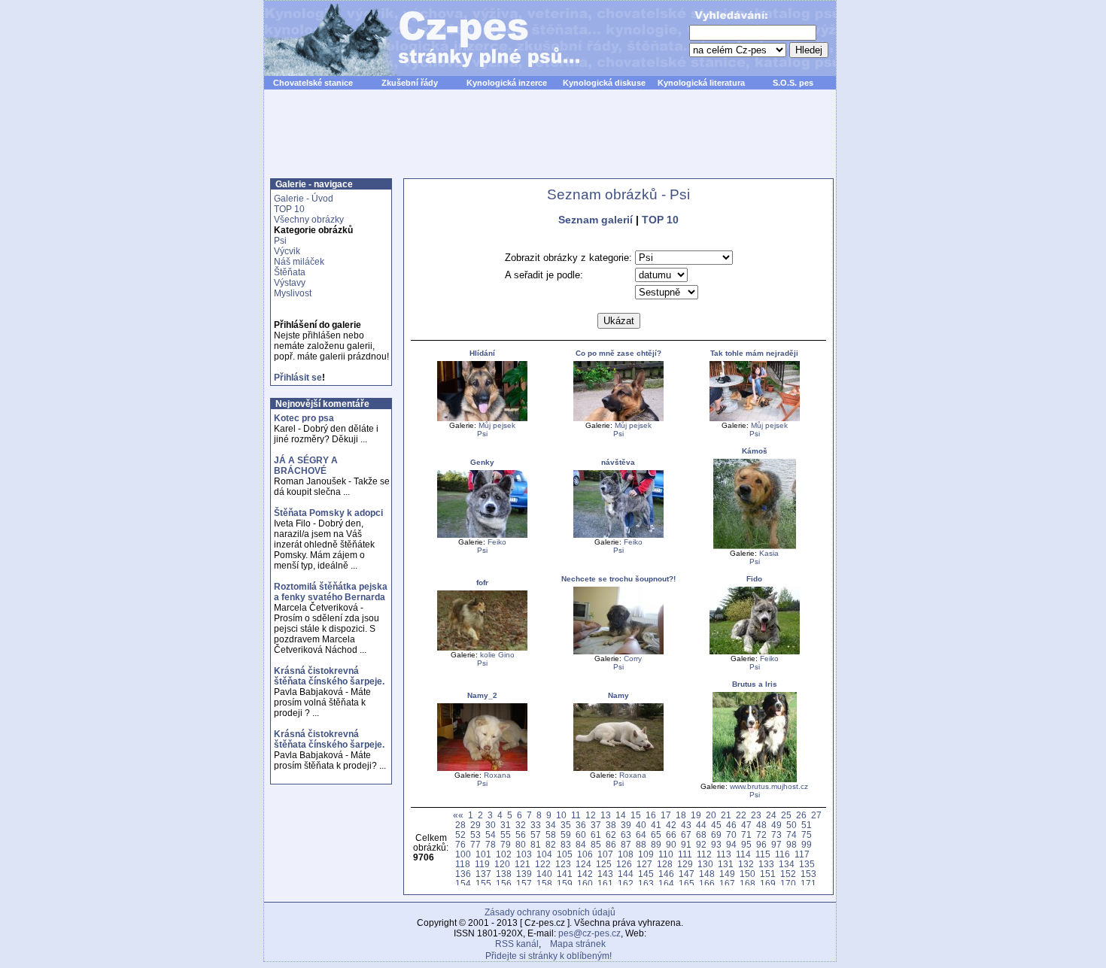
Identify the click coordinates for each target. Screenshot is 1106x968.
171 (808, 883)
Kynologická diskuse (604, 82)
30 (490, 825)
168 (747, 883)
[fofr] (482, 648)
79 (505, 844)
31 (505, 825)
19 (696, 815)
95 (746, 844)
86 (611, 844)
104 (544, 854)
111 (685, 854)
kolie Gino (497, 655)
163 (646, 883)
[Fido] (754, 652)
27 (816, 815)
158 (544, 883)
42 (671, 825)
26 (801, 815)
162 (626, 883)
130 (705, 864)
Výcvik (287, 251)
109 (646, 854)
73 (776, 834)
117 (802, 854)
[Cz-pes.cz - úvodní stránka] (414, 38)
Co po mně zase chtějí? (618, 353)
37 (596, 825)
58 (550, 834)
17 (666, 815)
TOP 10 (289, 209)
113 (723, 854)
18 (681, 815)
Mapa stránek (578, 944)
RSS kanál (517, 944)
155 (483, 883)
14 (620, 815)
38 (611, 825)
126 (624, 864)
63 (626, 834)
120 (502, 864)
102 (504, 854)
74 (791, 834)
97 (776, 844)
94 (731, 844)
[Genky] (482, 535)
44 (701, 825)
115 (762, 854)
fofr (482, 582)
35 (566, 825)
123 (563, 864)
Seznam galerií (595, 220)
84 (581, 844)
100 (463, 854)
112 (704, 854)
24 (771, 815)
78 (490, 844)
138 (504, 873)
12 (590, 815)
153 (808, 873)
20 (711, 815)
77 (475, 844)
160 (585, 883)
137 (483, 873)
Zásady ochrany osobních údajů (550, 912)
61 (596, 834)
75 (806, 834)
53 (475, 834)
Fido (754, 579)
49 (776, 825)
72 (761, 834)
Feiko (497, 542)
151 (768, 873)
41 (656, 825)
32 (520, 825)
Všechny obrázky (309, 219)
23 (756, 815)
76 (460, 844)
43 (686, 825)
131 (726, 864)
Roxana (497, 775)
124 (583, 864)
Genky (482, 462)
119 (482, 864)
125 (604, 864)
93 (716, 844)
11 (576, 815)
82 (550, 844)
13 (605, 815)
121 (522, 864)
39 (626, 825)
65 (656, 834)
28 (460, 825)
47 (746, 825)
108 (626, 854)
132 (746, 864)
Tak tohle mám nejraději (754, 353)
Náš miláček (299, 261)
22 (741, 815)
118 (462, 864)
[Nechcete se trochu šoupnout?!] (618, 652)
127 (644, 864)
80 (520, 844)
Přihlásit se (298, 377)
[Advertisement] (550, 142)
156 (504, 883)
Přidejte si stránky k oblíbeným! (548, 956)
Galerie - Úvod (303, 198)
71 (746, 834)
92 (701, 844)
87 (626, 844)
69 (716, 834)
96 (761, 844)
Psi (280, 240)
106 (585, 854)
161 (605, 883)
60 (581, 834)
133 (766, 864)
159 (565, 883)
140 (544, 873)
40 (641, 825)
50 (791, 825)
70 (731, 834)
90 (671, 844)
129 (685, 864)
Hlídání (482, 353)
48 (761, 825)
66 (671, 834)
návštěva (618, 462)
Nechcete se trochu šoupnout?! (618, 579)
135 (807, 864)
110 (665, 854)
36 (581, 825)
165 (686, 883)
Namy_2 (482, 695)
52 (460, 834)
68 (701, 834)
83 (566, 844)
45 (716, 825)
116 (782, 854)
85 (596, 844)
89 (656, 844)
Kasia (769, 553)
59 (566, 834)
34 (550, 825)
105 (565, 854)
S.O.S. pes (793, 82)
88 (641, 844)
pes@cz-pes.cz (589, 933)
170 (788, 883)
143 (605, 873)
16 (651, 815)
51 (806, 825)
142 (585, 873)
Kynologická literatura (701, 82)
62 (611, 834)
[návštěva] (618, 535)
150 (747, 873)
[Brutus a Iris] (755, 779)
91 (686, 844)
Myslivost (292, 293)
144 (626, 873)
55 (505, 834)
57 (535, 834)
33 (535, 825)
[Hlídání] (482, 418)
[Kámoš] (754, 546)
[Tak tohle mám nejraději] (754, 418)
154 (463, 883)
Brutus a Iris (754, 684)
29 (475, 825)
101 (483, 854)
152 (788, 873)
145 (646, 873)
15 (635, 815)
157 (524, 883)
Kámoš (754, 451)
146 (666, 873)
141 (565, 873)
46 (731, 825)
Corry (633, 658)
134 (787, 864)
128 (665, 864)
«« (458, 815)
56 (520, 834)
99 (806, 844)
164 (666, 883)
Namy (618, 695)
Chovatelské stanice (313, 82)
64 (641, 834)
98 (791, 844)
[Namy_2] (482, 768)
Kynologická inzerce (506, 82)
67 (686, 834)
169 (768, 883)
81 (535, 844)
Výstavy (289, 283)
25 (786, 815)
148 (707, 873)
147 (686, 873)
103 (524, 854)
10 (561, 815)
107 (605, 854)
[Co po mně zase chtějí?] (618, 418)
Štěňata (289, 272)
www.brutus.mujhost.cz (769, 786)
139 (524, 873)
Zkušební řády (409, 82)
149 (727, 873)
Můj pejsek (497, 425)
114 (743, 854)
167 (727, 883)
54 (490, 834)
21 (726, 815)
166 (707, 883)
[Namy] (618, 768)
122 (543, 864)
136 (463, 873)
